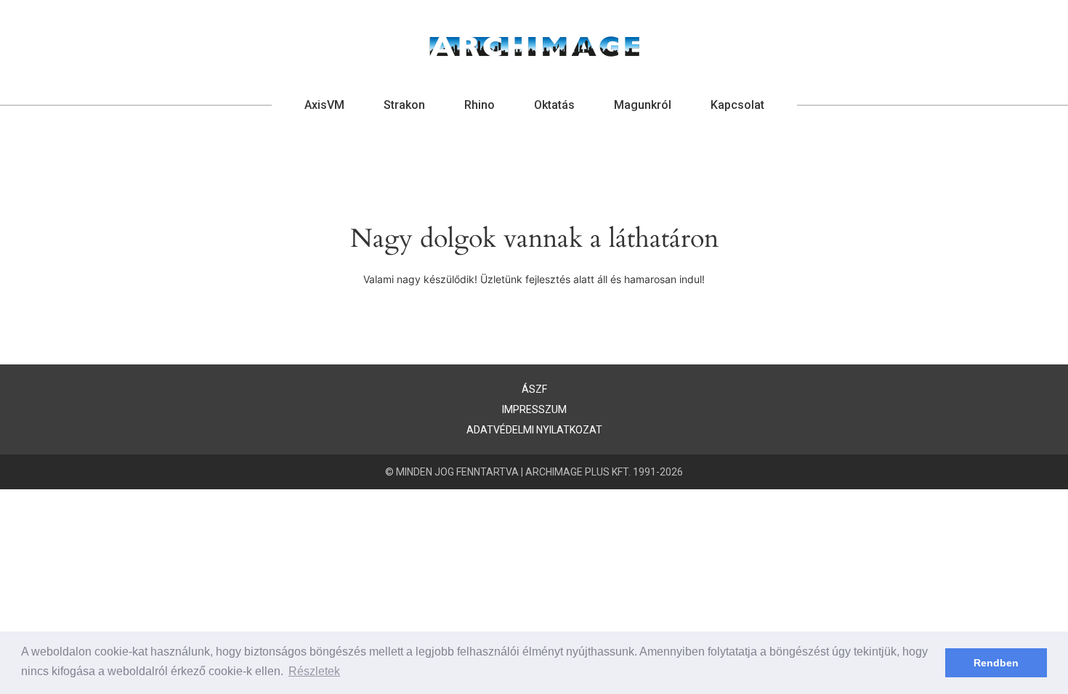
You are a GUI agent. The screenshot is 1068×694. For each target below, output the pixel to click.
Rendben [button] (996, 663)
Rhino (479, 105)
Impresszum (534, 409)
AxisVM (324, 105)
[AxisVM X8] (534, 46)
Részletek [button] (314, 671)
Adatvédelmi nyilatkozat (534, 430)
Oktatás (554, 105)
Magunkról (642, 105)
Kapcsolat (737, 105)
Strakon (404, 105)
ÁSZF (534, 389)
